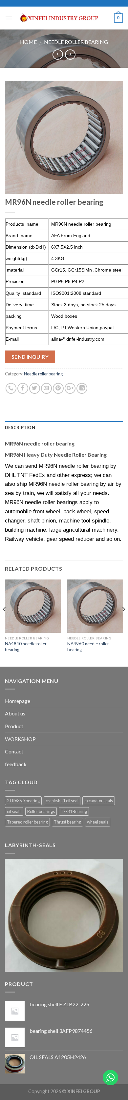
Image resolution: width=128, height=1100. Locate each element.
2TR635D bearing (23, 800)
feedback (16, 764)
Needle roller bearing (76, 42)
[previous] (4, 622)
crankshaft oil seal (62, 800)
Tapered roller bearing (27, 822)
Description (20, 427)
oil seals (14, 811)
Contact (14, 751)
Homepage (17, 701)
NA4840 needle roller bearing (26, 646)
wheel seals (97, 822)
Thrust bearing (67, 822)
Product (14, 726)
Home (28, 42)
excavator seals (98, 800)
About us (15, 713)
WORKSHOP (20, 739)
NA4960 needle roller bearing (88, 646)
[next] (123, 622)
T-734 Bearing (74, 811)
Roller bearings (41, 811)
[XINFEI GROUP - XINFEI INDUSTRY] (63, 18)
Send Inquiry (30, 357)
